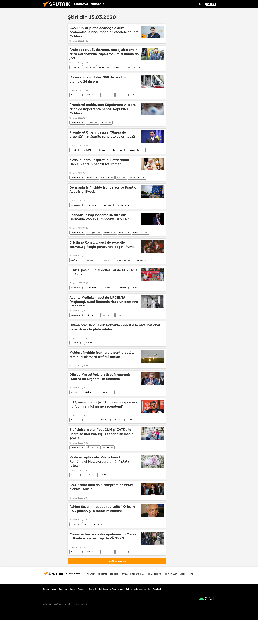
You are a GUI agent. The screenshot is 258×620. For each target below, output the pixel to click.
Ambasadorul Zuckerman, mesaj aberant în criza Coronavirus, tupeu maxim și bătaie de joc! (104, 54)
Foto (190, 574)
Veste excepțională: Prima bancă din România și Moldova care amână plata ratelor (99, 461)
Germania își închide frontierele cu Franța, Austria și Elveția (102, 189)
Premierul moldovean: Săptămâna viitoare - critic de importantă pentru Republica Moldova (103, 109)
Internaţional (121, 95)
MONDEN (88, 343)
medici (119, 315)
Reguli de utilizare (67, 589)
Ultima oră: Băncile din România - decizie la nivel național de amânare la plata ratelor (114, 327)
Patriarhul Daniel (135, 177)
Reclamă (92, 589)
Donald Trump (138, 232)
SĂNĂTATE (87, 67)
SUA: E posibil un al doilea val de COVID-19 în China (103, 272)
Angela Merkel (123, 205)
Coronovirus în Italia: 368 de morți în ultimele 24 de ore (98, 79)
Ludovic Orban (134, 150)
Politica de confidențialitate (111, 589)
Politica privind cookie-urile (138, 589)
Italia (135, 95)
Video (183, 574)
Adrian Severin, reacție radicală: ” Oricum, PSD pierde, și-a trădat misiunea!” (102, 508)
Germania (107, 205)
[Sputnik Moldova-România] (58, 7)
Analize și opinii (155, 574)
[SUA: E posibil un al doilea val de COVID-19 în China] (152, 274)
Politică (73, 67)
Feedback (157, 589)
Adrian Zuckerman (119, 67)
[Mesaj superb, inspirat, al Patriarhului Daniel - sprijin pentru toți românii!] (152, 164)
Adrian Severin (99, 524)
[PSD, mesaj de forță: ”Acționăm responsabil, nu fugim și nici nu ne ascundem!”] (152, 406)
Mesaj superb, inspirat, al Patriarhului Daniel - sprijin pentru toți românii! (99, 162)
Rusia (125, 574)
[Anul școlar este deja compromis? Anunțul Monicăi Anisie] (152, 489)
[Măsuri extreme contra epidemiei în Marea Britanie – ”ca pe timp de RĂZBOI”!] (152, 538)
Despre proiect (49, 589)
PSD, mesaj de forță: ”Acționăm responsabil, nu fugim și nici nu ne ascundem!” (104, 404)
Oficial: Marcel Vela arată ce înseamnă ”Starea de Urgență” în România (99, 376)
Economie (74, 343)
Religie (119, 177)
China (135, 288)
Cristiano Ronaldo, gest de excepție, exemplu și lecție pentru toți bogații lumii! (102, 244)
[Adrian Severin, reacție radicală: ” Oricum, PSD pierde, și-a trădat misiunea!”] (152, 510)
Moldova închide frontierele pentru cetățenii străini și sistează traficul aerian (103, 354)
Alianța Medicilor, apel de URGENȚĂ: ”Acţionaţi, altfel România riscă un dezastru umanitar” (103, 301)
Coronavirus (75, 95)
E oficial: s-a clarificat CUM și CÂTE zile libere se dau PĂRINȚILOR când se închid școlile (101, 433)
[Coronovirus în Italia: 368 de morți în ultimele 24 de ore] (152, 81)
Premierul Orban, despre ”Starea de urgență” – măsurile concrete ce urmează (102, 134)
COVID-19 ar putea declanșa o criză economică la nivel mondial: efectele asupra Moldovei (104, 32)
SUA (135, 67)
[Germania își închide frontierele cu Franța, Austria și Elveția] (152, 191)
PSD (130, 420)
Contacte (82, 589)
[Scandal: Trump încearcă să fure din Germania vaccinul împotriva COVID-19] (152, 219)
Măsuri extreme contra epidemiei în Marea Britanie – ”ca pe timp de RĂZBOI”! (102, 536)
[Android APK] (206, 599)
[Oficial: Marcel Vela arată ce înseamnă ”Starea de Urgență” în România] (152, 378)
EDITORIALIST (171, 574)
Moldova (90, 122)
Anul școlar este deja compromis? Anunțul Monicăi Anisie (102, 487)
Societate (102, 67)
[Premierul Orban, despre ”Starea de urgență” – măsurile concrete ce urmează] (152, 136)
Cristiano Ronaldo (123, 260)
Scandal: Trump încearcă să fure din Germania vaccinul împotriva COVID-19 (99, 217)
